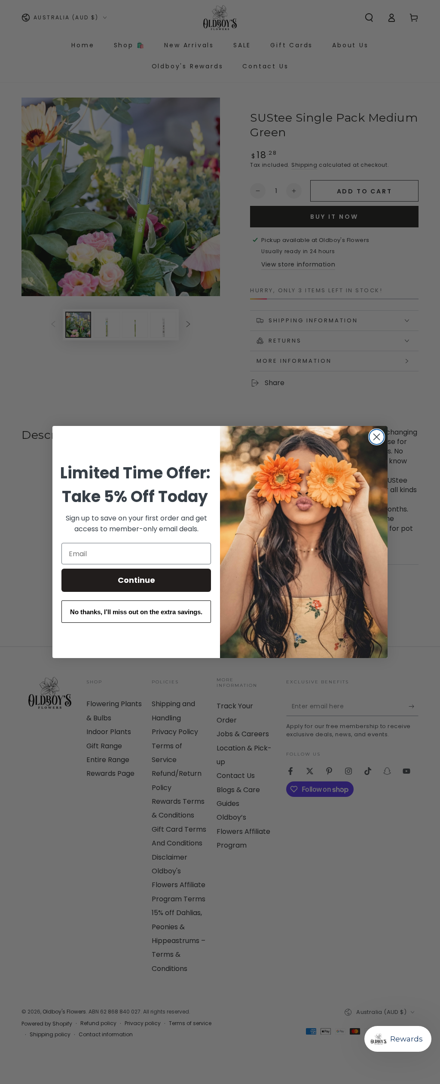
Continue (136, 580)
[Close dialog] (376, 436)
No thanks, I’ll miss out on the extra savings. (136, 611)
